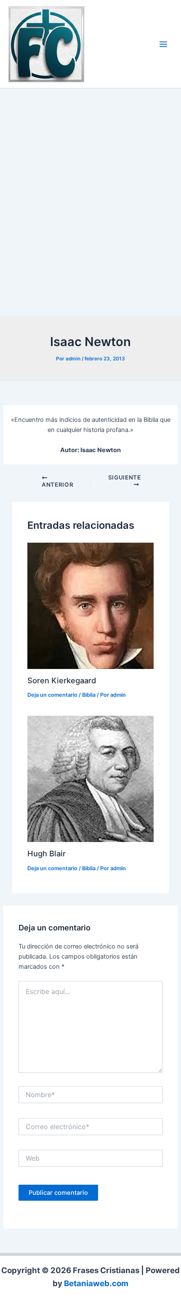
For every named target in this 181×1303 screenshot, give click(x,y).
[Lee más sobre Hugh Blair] (90, 778)
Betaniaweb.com (96, 1283)
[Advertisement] (90, 204)
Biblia (89, 695)
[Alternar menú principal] (163, 44)
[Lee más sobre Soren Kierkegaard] (90, 605)
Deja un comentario (52, 695)
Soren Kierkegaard (61, 680)
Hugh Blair (46, 853)
